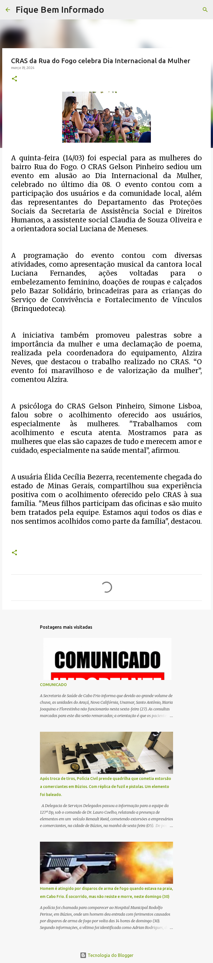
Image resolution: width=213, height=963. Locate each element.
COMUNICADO (53, 684)
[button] (14, 79)
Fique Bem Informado (60, 9)
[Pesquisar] (112, 9)
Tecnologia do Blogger (110, 955)
